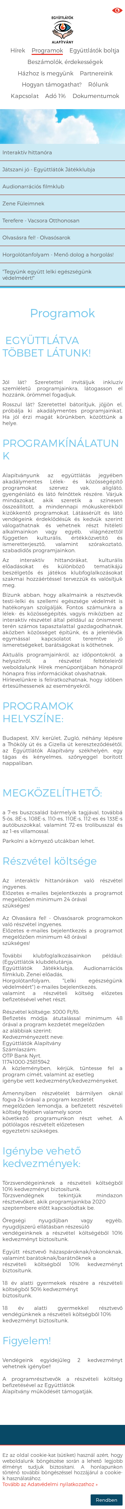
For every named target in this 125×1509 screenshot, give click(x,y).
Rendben (106, 1500)
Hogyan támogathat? (52, 84)
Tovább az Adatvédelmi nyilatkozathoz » (50, 1484)
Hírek (17, 50)
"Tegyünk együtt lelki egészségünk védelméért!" (47, 274)
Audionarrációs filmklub (33, 186)
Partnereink (96, 73)
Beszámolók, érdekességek (65, 61)
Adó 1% (55, 95)
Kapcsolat (25, 95)
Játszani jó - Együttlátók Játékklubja (48, 169)
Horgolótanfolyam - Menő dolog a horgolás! (58, 254)
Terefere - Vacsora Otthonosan (41, 220)
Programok (47, 50)
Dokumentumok (96, 95)
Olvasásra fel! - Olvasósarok (36, 237)
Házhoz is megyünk (45, 73)
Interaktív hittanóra (27, 152)
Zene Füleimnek (23, 203)
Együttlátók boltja (94, 50)
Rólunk (98, 84)
